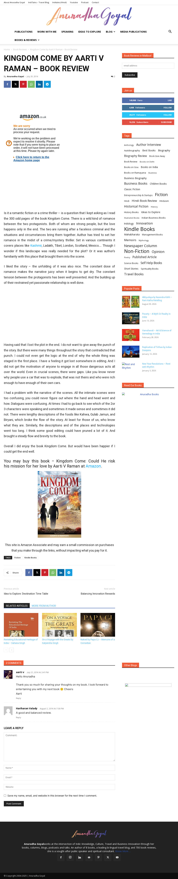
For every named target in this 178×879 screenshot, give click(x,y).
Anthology (129, 145)
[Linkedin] (39, 84)
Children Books (158, 183)
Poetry (127, 257)
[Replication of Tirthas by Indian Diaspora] (130, 352)
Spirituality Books (149, 268)
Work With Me (46, 31)
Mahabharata (132, 234)
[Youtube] (117, 857)
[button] (170, 32)
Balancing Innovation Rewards (98, 593)
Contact (95, 2)
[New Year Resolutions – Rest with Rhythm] (130, 368)
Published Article (144, 257)
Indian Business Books (154, 217)
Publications (24, 31)
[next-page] (11, 650)
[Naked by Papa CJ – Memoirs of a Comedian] (97, 625)
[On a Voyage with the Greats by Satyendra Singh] (59, 625)
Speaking (67, 31)
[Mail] (89, 857)
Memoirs (130, 240)
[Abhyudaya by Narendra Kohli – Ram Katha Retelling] (130, 302)
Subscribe (166, 122)
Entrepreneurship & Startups (138, 195)
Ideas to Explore (89, 31)
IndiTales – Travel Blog (38, 2)
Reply (18, 698)
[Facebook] (7, 84)
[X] (15, 84)
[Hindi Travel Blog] (148, 689)
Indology (129, 223)
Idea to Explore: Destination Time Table (26, 593)
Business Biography (135, 178)
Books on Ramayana (135, 172)
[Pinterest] (23, 84)
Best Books (149, 150)
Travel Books (134, 274)
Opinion (158, 251)
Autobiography (132, 150)
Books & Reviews (26, 40)
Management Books (152, 234)
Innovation (144, 223)
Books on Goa (131, 167)
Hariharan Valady (26, 708)
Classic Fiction (132, 189)
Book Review (130, 161)
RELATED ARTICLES (17, 605)
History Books (131, 212)
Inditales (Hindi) (59, 2)
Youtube (74, 2)
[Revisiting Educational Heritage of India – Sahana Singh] (21, 625)
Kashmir (36, 245)
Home (7, 49)
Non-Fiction (136, 251)
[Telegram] (47, 84)
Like (170, 100)
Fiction (17, 557)
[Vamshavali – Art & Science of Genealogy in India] (130, 335)
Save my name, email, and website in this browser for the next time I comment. (52, 795)
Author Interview (148, 144)
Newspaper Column (140, 246)
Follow (168, 107)
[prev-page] (6, 650)
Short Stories (131, 268)
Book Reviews (20, 49)
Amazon (93, 466)
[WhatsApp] (31, 84)
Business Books (135, 183)
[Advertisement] (59, 314)
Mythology (144, 240)
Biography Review (135, 156)
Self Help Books (151, 263)
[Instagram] (70, 857)
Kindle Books (31, 557)
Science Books (131, 263)
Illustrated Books (131, 218)
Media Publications (133, 31)
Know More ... (123, 851)
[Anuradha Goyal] (89, 16)
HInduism (164, 201)
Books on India (149, 167)
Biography (164, 150)
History (154, 206)
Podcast (84, 2)
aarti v (20, 672)
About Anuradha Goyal (14, 2)
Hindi (126, 201)
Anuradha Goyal (15, 76)
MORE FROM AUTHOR (44, 605)
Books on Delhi (147, 161)
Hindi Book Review (144, 200)
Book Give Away (157, 156)
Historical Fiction (136, 206)
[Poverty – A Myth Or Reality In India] (130, 318)
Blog (109, 31)
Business (152, 172)
